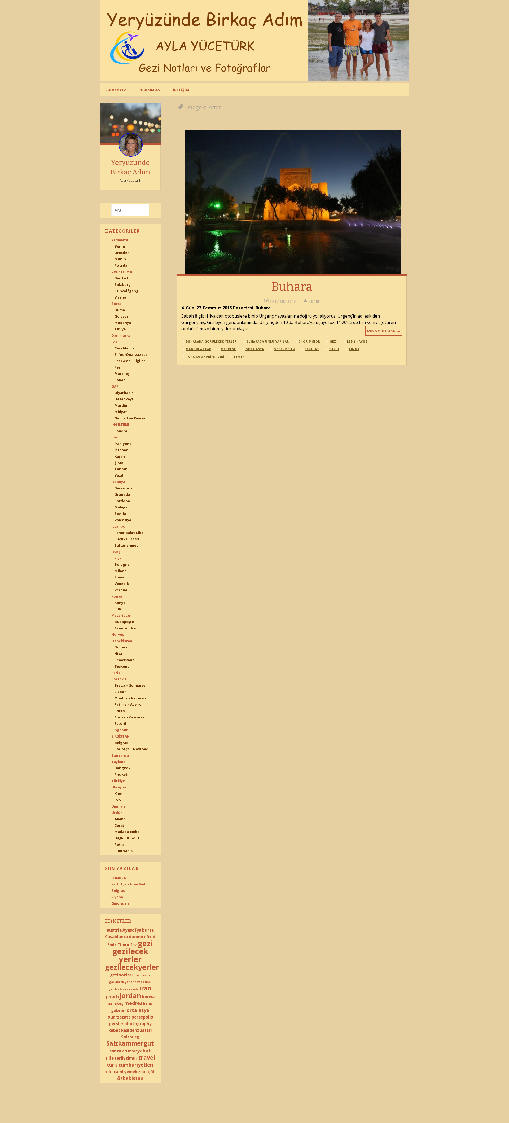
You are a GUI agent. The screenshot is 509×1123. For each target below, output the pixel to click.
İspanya (118, 481)
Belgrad (122, 742)
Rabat (120, 380)
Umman (118, 806)
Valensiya (123, 519)
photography (138, 1023)
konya (148, 996)
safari (146, 1030)
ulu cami (114, 1071)
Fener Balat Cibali (130, 532)
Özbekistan (121, 640)
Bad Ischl (122, 278)
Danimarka (121, 335)
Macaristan (121, 615)
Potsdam (122, 265)
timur (131, 1058)
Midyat (121, 411)
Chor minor (309, 341)
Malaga (121, 507)
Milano (121, 570)
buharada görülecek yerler (211, 341)
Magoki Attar (198, 349)
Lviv (118, 799)
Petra (119, 844)
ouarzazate (119, 1017)
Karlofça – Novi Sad (131, 749)
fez (133, 944)
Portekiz (119, 679)
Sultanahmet (126, 545)
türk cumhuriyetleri (130, 1064)
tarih (120, 1058)
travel (146, 1057)
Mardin (121, 405)
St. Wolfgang (126, 290)
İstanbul (118, 526)
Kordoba (122, 500)
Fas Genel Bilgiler (130, 360)
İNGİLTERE (120, 424)
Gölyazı (121, 316)
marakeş (115, 1003)
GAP (115, 386)
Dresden (122, 252)
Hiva (118, 653)
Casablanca (125, 348)
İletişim (181, 89)
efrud (149, 936)
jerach (112, 996)
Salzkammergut (130, 1043)
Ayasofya (131, 930)
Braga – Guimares (130, 685)
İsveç (115, 551)
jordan (130, 995)
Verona (121, 589)
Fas (114, 341)
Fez (118, 367)
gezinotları (121, 974)
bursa (148, 930)
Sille (118, 609)
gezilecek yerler (130, 955)
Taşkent (122, 666)
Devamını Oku (384, 330)
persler (116, 1023)
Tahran (121, 469)
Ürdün (117, 812)
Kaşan (120, 456)
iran (145, 988)
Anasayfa (116, 89)
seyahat (141, 1050)
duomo (136, 936)
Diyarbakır (124, 392)
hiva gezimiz (129, 989)
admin (315, 301)
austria (114, 930)
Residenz (130, 1030)
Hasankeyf (124, 399)
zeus (142, 1071)
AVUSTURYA (121, 271)
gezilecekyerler (132, 967)
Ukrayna (118, 787)
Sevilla (120, 513)
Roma (119, 577)
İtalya (116, 558)
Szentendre (125, 628)
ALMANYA (119, 240)
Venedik (122, 583)
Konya (116, 596)
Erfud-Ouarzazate (131, 354)
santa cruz (120, 1051)
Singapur (119, 729)
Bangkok (122, 768)
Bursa (116, 303)
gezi (145, 943)
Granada (122, 494)
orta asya (137, 1010)
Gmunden (120, 903)
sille (109, 1058)
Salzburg (123, 284)
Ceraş (119, 825)
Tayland (118, 761)
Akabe (120, 819)
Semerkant (124, 659)
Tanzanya (120, 755)
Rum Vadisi (124, 850)
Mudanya (123, 322)
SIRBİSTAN (120, 736)
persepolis (142, 1017)
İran (115, 437)
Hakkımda (149, 89)
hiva (137, 975)
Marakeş (122, 373)
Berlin (120, 246)
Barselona (124, 488)
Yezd (119, 475)
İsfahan (121, 450)
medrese (134, 1003)
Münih (120, 259)
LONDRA (118, 877)
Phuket (121, 774)
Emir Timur (118, 944)
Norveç (117, 634)
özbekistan (130, 1078)
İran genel (124, 443)
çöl (151, 1071)
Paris (115, 672)
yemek (130, 1071)
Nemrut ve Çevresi (131, 418)
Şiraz (119, 462)
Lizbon (121, 691)
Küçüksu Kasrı (127, 539)
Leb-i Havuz (357, 341)
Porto (120, 710)
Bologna (122, 564)
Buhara (121, 647)
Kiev (118, 793)
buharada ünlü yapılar (267, 341)
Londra (121, 430)
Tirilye (120, 329)
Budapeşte (124, 621)
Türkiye (118, 780)
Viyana (120, 297)
